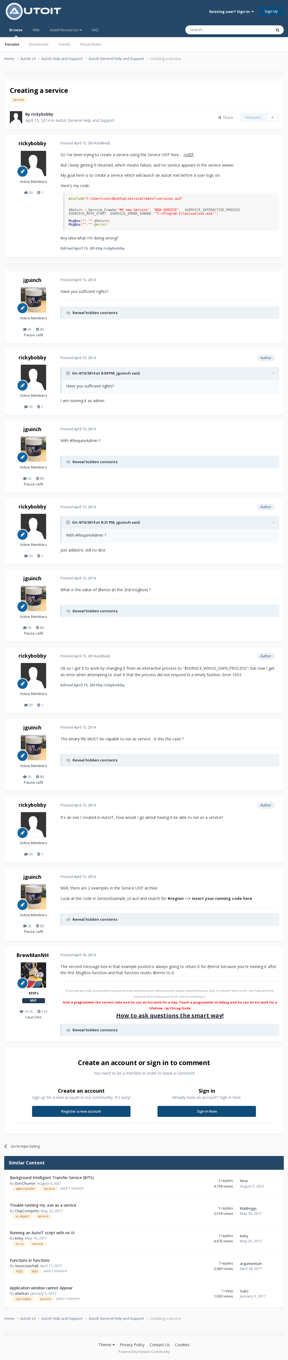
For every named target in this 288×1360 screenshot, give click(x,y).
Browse (15, 29)
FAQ (95, 29)
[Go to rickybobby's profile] (16, 117)
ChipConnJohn (27, 1210)
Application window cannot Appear (41, 1287)
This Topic (256, 29)
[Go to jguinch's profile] (33, 300)
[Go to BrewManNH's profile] (33, 975)
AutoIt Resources (65, 29)
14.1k (28, 1011)
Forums (12, 44)
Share (227, 117)
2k (29, 329)
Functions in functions (30, 1260)
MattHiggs (248, 1208)
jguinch (32, 280)
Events (64, 44)
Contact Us (160, 1344)
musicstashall (26, 1265)
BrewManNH (32, 955)
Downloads (39, 44)
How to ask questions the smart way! (170, 1015)
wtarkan (22, 1293)
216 (43, 1011)
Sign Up (271, 11)
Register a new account (81, 1111)
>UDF (188, 154)
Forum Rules (91, 44)
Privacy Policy (132, 1344)
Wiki (36, 29)
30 (30, 192)
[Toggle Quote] (68, 373)
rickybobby (42, 114)
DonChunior (25, 1183)
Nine (244, 1180)
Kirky (19, 1238)
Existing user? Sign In (230, 11)
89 (41, 329)
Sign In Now (207, 1111)
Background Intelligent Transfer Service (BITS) (52, 1177)
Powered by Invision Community (144, 1351)
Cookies (182, 1344)
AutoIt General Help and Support (84, 120)
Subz (244, 1291)
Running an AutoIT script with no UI (42, 1232)
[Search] (277, 29)
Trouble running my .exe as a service (43, 1205)
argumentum (251, 1263)
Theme (105, 1344)
